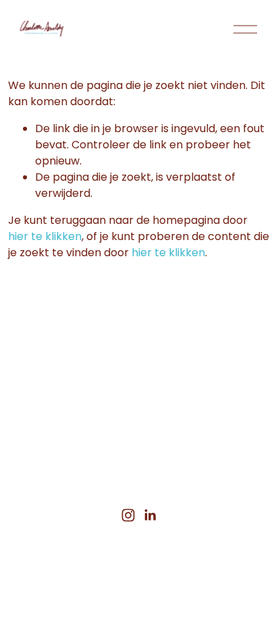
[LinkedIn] (150, 515)
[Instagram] (128, 515)
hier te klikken (45, 236)
